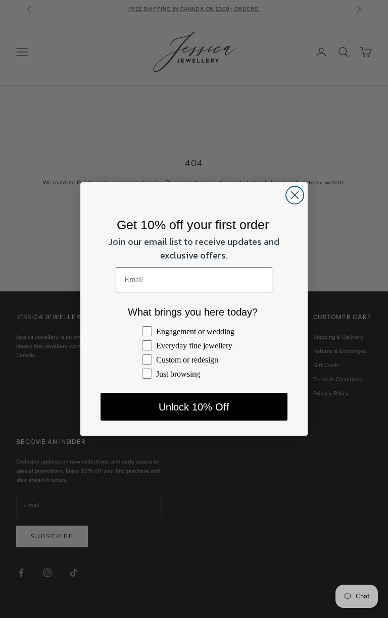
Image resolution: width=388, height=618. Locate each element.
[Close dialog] (295, 195)
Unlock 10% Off (194, 407)
